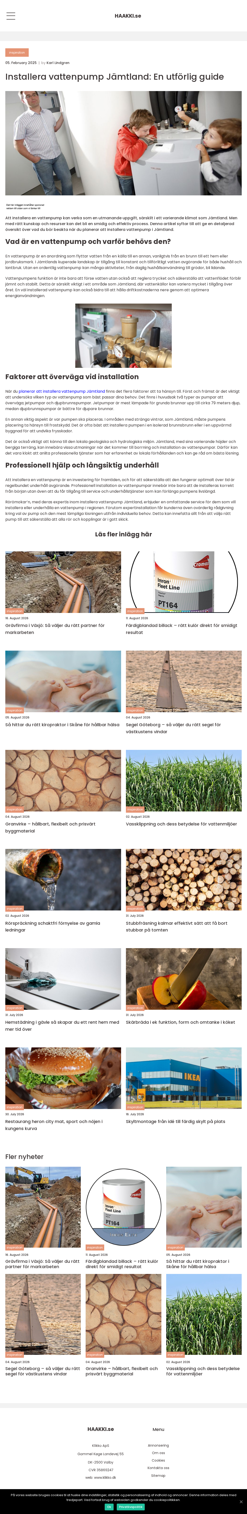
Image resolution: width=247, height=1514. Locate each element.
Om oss (158, 1452)
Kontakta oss (158, 1467)
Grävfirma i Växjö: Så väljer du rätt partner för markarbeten (55, 628)
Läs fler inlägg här (123, 534)
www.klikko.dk (105, 1477)
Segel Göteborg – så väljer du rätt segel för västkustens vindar (173, 728)
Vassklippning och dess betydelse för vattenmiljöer (181, 824)
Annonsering (158, 1445)
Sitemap (158, 1475)
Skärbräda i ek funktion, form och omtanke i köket (180, 1022)
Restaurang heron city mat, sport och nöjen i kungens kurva (54, 1124)
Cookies (158, 1460)
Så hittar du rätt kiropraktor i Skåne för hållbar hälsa (62, 725)
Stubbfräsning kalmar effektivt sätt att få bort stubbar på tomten (176, 926)
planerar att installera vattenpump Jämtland (62, 391)
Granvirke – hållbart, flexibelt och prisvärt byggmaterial (50, 827)
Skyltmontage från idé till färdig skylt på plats (175, 1121)
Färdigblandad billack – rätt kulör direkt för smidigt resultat (181, 628)
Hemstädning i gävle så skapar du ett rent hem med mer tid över (62, 1025)
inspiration (17, 52)
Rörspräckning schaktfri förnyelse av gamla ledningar (52, 926)
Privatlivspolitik (130, 1507)
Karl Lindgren (58, 62)
